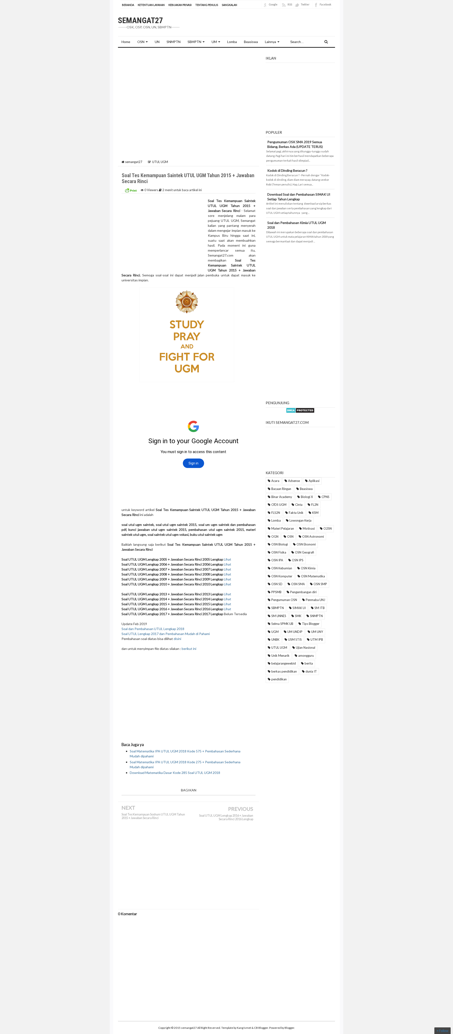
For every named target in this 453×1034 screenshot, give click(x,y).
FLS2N (275, 513)
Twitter (305, 4)
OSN (140, 42)
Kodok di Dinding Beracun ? (287, 170)
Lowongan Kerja (300, 520)
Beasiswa (306, 489)
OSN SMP (320, 584)
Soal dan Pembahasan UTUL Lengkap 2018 (153, 629)
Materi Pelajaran (282, 528)
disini (177, 639)
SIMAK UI (299, 608)
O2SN (327, 528)
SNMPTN (316, 616)
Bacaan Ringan (281, 489)
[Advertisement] (188, 87)
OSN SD (276, 584)
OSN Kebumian (281, 568)
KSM (315, 513)
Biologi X (307, 497)
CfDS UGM (278, 504)
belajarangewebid (283, 663)
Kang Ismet (244, 1028)
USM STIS (295, 639)
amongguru (306, 655)
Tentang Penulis (206, 4)
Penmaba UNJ (315, 600)
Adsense (294, 481)
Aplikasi (314, 481)
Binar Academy (281, 497)
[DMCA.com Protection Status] (300, 410)
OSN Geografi (304, 552)
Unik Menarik (280, 655)
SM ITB (320, 608)
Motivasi (309, 528)
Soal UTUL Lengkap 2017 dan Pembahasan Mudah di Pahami (166, 634)
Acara (275, 481)
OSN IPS (297, 560)
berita (309, 663)
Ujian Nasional (305, 647)
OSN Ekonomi (306, 544)
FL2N (314, 504)
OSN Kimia (308, 568)
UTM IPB (316, 639)
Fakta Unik (296, 513)
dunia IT (311, 671)
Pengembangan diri (303, 592)
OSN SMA (298, 584)
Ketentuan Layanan (151, 4)
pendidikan (279, 679)
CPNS (325, 497)
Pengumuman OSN (284, 600)
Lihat (227, 559)
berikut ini (189, 649)
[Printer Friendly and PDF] (131, 190)
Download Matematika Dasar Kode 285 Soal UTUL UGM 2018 (175, 773)
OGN (274, 536)
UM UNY (317, 632)
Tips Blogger (310, 624)
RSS (290, 4)
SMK (298, 616)
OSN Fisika (278, 552)
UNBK (275, 639)
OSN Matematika (313, 576)
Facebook (325, 4)
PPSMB (276, 592)
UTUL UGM (279, 647)
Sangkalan (229, 4)
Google (273, 4)
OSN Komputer (281, 576)
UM (214, 42)
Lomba (276, 520)
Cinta (298, 504)
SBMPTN (194, 42)
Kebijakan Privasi (180, 4)
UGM (275, 632)
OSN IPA (277, 560)
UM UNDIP (294, 632)
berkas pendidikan (284, 671)
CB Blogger (261, 1028)
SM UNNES (278, 616)
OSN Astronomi (313, 536)
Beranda (128, 4)
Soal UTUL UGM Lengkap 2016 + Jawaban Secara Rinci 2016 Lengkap (226, 817)
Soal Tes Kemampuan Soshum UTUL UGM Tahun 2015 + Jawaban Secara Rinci (153, 816)
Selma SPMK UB (282, 624)
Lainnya (270, 42)
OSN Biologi (279, 544)
